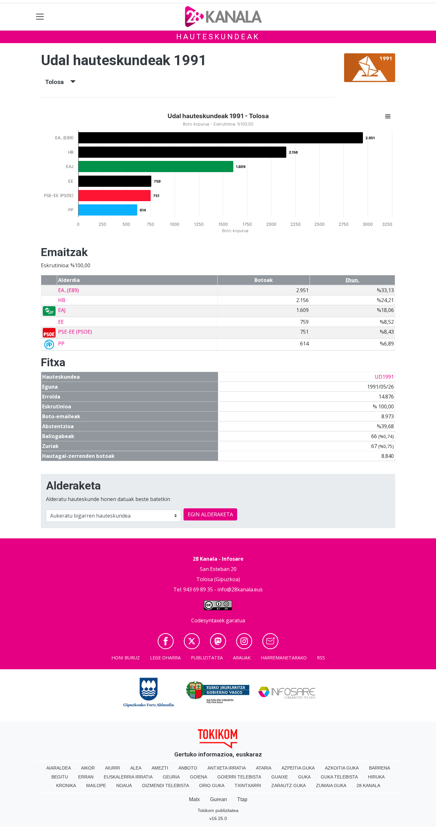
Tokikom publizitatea (218, 810)
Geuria (171, 776)
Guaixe (279, 776)
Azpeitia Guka (298, 767)
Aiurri (112, 767)
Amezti (160, 767)
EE (61, 321)
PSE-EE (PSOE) (75, 331)
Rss (321, 658)
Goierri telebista (239, 776)
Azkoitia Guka (342, 767)
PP (61, 343)
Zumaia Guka (331, 785)
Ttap (242, 799)
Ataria (263, 767)
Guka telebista (339, 776)
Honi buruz (125, 658)
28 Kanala (368, 785)
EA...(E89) (68, 290)
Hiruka (376, 776)
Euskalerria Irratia (128, 776)
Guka (304, 776)
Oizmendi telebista (165, 785)
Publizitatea (207, 658)
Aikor (88, 767)
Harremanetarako (284, 658)
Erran (86, 776)
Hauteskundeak (218, 36)
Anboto (187, 767)
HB (61, 300)
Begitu (59, 776)
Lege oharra (165, 658)
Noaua (124, 785)
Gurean (218, 799)
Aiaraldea (58, 767)
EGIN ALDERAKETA (210, 514)
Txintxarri (248, 785)
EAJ (62, 310)
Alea (135, 767)
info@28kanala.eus (240, 589)
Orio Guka (211, 785)
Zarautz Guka (288, 785)
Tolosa (57, 82)
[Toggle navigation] (40, 16)
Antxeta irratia (226, 767)
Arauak (242, 658)
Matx (194, 799)
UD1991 (384, 376)
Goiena (198, 776)
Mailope (96, 785)
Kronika (66, 785)
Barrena (379, 767)
